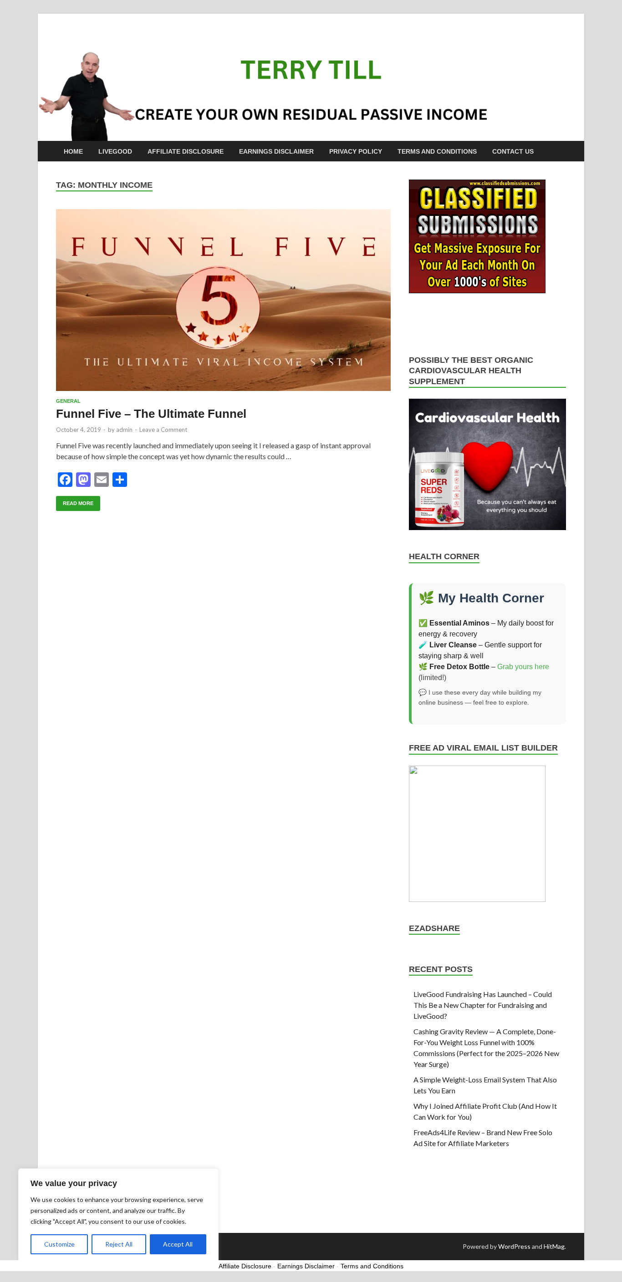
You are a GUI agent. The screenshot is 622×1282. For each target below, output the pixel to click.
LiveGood (115, 151)
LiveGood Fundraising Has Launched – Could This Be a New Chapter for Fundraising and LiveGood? (482, 1005)
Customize (59, 1244)
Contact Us (513, 151)
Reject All (119, 1244)
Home (73, 151)
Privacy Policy (355, 151)
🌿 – (457, 667)
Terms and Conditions (437, 151)
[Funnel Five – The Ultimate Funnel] (223, 300)
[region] (118, 1216)
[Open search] (561, 151)
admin (124, 429)
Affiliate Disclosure (186, 151)
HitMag (554, 1246)
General (68, 401)
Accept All (178, 1244)
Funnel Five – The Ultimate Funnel (151, 414)
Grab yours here (523, 667)
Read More (74, 501)
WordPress (514, 1246)
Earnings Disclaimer (276, 151)
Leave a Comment (163, 429)
